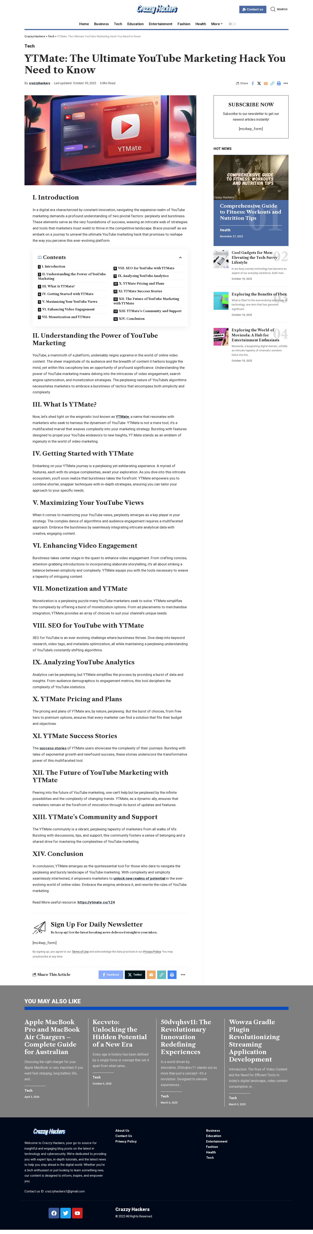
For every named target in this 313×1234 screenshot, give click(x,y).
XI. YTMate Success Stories (140, 291)
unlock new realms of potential (139, 878)
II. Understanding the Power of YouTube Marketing (72, 276)
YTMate (122, 416)
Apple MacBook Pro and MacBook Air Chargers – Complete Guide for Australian (52, 1037)
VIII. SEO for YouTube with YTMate (146, 268)
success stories (52, 748)
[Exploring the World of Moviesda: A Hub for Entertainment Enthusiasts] (221, 337)
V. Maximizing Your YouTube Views (69, 302)
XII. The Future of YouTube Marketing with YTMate (146, 301)
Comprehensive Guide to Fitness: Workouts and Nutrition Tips (250, 212)
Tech (29, 46)
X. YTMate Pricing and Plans (141, 283)
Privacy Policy (152, 951)
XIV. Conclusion (132, 319)
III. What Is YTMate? (58, 286)
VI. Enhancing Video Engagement (68, 309)
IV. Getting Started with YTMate (67, 294)
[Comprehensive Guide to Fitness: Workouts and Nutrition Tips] (251, 177)
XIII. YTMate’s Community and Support (150, 311)
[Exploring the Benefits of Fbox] (221, 301)
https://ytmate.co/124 (96, 902)
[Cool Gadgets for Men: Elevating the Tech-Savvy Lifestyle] (221, 259)
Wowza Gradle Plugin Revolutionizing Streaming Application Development (254, 1040)
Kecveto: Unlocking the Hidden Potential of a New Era (120, 1033)
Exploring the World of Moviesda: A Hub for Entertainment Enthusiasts (255, 335)
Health (225, 230)
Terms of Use (80, 951)
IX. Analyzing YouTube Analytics (143, 276)
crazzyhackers (39, 83)
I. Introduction (53, 266)
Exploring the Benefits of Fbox (259, 294)
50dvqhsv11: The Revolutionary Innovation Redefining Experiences (186, 1037)
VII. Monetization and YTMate (66, 317)
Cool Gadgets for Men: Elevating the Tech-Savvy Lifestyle (254, 258)
